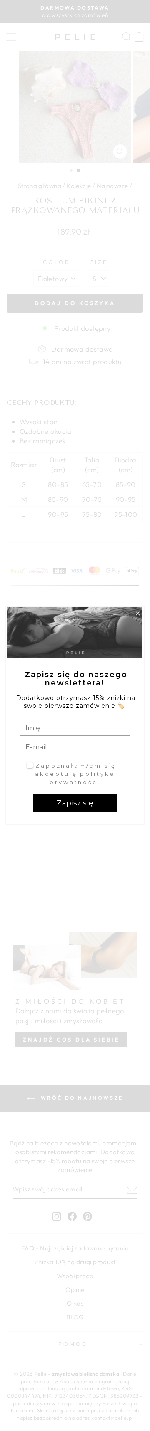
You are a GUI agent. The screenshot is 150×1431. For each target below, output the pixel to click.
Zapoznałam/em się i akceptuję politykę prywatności (78, 773)
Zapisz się (75, 803)
